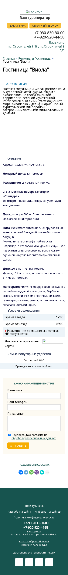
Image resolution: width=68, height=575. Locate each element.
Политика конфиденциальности (34, 517)
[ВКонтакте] (21, 472)
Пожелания (15, 413)
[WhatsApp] (31, 472)
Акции (51, 552)
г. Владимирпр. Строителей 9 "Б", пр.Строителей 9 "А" (36, 46)
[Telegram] (26, 472)
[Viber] (36, 472)
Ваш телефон (17, 401)
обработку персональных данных (34, 438)
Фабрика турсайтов (48, 511)
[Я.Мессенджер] (42, 472)
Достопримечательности (29, 552)
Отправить (18, 445)
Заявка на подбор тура (34, 545)
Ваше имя (14, 390)
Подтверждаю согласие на (34, 436)
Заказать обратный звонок (34, 541)
